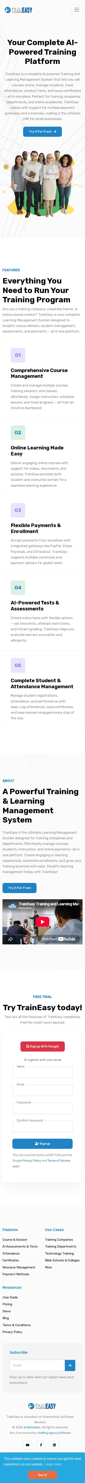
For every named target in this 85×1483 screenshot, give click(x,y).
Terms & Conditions (16, 1325)
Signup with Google (44, 1046)
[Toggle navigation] (77, 10)
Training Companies (59, 1240)
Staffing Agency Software (54, 1432)
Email (20, 1084)
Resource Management (18, 1267)
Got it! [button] (42, 1475)
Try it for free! (40, 131)
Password (24, 1102)
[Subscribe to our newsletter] (70, 1365)
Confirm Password (30, 1120)
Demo (6, 1311)
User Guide (10, 1297)
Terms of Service (58, 1160)
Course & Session (14, 1240)
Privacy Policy (31, 1160)
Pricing (7, 1304)
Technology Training (59, 1253)
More (48, 1267)
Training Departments (60, 1246)
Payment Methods (15, 1274)
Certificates (10, 1260)
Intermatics (32, 1427)
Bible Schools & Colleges (62, 1260)
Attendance (11, 1253)
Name (21, 1066)
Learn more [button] (53, 1464)
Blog (5, 1318)
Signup (45, 1144)
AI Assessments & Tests (20, 1246)
